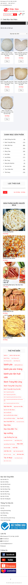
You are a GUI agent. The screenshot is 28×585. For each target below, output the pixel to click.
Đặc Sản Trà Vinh (5, 496)
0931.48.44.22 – (4, 3)
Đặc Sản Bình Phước (5, 484)
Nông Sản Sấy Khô (9, 163)
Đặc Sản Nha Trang (5, 494)
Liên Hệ (2, 508)
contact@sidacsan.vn (7, 5)
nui (14, 454)
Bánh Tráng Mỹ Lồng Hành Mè (9, 394)
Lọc (5, 192)
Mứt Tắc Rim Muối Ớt (18, 451)
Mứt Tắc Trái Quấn (7, 454)
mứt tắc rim (7, 451)
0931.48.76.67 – (11, 3)
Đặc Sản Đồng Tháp (5, 489)
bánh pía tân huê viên (12, 375)
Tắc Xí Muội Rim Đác (18, 458)
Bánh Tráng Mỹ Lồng (10, 142)
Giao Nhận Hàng (4, 513)
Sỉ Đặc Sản (13, 9)
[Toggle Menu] (26, 23)
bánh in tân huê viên (15, 355)
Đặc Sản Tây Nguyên (6, 498)
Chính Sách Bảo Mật (5, 520)
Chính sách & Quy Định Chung (8, 517)
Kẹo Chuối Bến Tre (9, 421)
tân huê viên (20, 454)
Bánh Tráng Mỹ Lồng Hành (9, 392)
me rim (20, 444)
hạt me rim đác (18, 406)
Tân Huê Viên (8, 166)
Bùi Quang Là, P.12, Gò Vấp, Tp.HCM (8, 1)
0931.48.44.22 (5, 538)
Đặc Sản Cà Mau (5, 482)
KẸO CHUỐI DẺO (7, 412)
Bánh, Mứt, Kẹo (8, 145)
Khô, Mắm (7, 154)
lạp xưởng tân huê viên (8, 440)
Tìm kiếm (15, 14)
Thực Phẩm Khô (9, 169)
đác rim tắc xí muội (7, 460)
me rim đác (7, 447)
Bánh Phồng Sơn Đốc (10, 139)
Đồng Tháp (7, 151)
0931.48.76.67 (5, 541)
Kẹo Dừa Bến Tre (10, 429)
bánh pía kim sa (18, 365)
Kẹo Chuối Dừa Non (20, 421)
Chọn (7, 61)
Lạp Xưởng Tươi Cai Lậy (9, 444)
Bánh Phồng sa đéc (15, 358)
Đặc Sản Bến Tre (5, 479)
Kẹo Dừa (7, 425)
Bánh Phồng (6, 358)
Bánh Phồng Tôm (17, 360)
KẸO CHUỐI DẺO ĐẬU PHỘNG (10, 415)
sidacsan (3, 546)
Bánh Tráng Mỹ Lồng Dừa (13, 386)
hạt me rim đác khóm (9, 409)
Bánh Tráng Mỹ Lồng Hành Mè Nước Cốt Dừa (12, 397)
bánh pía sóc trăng (13, 369)
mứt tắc (15, 447)
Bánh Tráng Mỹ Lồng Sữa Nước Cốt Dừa (11, 403)
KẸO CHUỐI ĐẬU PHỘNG (9, 418)
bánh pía (8, 364)
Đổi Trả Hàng (4, 515)
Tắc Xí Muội (8, 458)
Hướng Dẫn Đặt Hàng (6, 510)
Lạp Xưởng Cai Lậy (10, 437)
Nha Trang (7, 160)
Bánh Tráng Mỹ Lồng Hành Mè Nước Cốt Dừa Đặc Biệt (13, 400)
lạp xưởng (8, 433)
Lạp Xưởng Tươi (18, 440)
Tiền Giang (7, 172)
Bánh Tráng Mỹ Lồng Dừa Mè (12, 389)
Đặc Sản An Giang (5, 486)
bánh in (5, 355)
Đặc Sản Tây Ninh (5, 491)
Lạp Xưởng (7, 157)
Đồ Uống (7, 148)
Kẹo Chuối (20, 418)
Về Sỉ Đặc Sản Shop (5, 505)
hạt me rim (8, 406)
